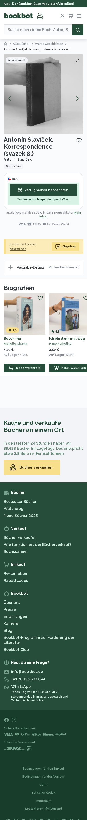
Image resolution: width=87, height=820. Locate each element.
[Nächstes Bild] (77, 98)
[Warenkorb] (71, 16)
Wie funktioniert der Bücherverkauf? (38, 544)
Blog (8, 630)
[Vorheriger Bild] (10, 98)
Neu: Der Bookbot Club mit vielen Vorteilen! (39, 4)
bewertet (18, 249)
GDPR (43, 784)
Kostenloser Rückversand (43, 808)
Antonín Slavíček (18, 159)
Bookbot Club (16, 649)
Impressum (43, 800)
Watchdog (13, 508)
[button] (43, 94)
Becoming (12, 338)
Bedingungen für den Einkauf (43, 768)
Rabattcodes (16, 580)
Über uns (12, 602)
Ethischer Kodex (43, 792)
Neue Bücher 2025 (21, 515)
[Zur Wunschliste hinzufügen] (79, 140)
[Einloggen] (62, 16)
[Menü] (79, 16)
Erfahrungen (15, 616)
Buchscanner (16, 551)
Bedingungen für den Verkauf (43, 776)
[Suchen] (77, 29)
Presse (10, 609)
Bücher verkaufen (20, 537)
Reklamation (15, 573)
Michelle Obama (15, 343)
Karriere (11, 623)
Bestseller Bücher (20, 501)
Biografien (19, 287)
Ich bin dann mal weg (67, 338)
